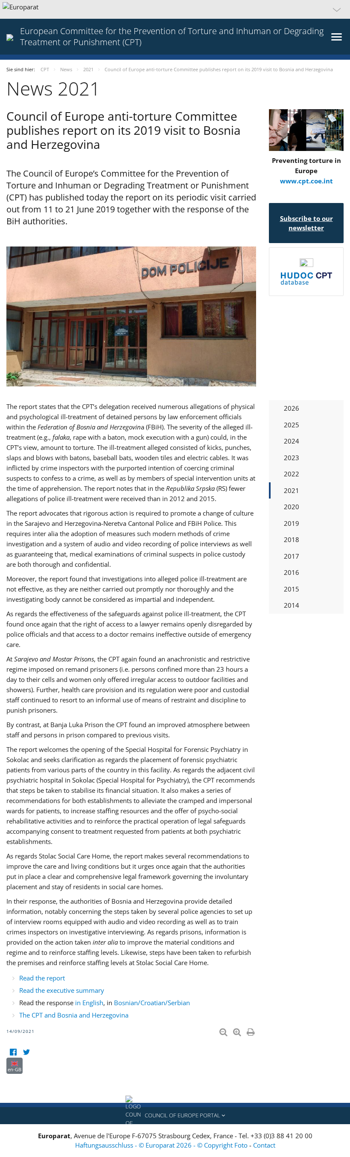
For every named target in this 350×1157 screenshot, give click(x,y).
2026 (291, 408)
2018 (291, 539)
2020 (291, 506)
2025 (291, 424)
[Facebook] (13, 1052)
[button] (175, 9)
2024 (291, 441)
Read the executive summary (61, 990)
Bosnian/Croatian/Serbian (152, 1002)
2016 (291, 572)
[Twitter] (26, 1052)
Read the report (42, 978)
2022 (291, 474)
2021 (291, 490)
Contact (264, 1145)
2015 (291, 589)
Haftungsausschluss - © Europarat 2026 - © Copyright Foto (162, 1145)
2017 (291, 556)
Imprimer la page (251, 1030)
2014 (291, 605)
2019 (291, 523)
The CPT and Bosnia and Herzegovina (73, 1015)
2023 (291, 457)
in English (89, 1002)
